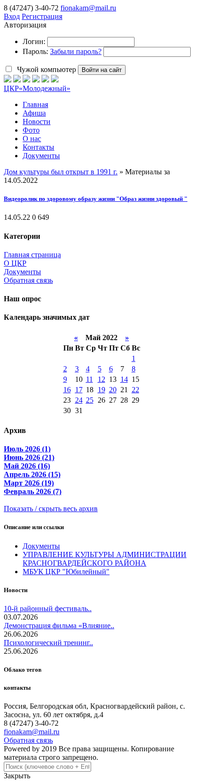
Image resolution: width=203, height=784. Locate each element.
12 (101, 379)
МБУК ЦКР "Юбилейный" (66, 572)
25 (89, 400)
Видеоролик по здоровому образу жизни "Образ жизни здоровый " (95, 198)
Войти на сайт (102, 69)
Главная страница (32, 255)
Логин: (34, 41)
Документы (22, 272)
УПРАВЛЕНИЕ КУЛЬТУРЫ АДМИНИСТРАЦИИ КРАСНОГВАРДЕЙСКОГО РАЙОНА (104, 558)
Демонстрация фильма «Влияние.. (59, 626)
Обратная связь (28, 280)
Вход (12, 16)
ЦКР (37, 88)
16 (67, 390)
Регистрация (42, 16)
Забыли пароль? (76, 51)
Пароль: (35, 51)
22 (135, 390)
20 (113, 390)
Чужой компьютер (45, 69)
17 (79, 390)
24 (79, 400)
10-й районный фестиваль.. (48, 608)
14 (124, 379)
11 (89, 379)
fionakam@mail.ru (88, 8)
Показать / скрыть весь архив (51, 509)
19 (101, 390)
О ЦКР (15, 263)
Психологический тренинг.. (48, 643)
